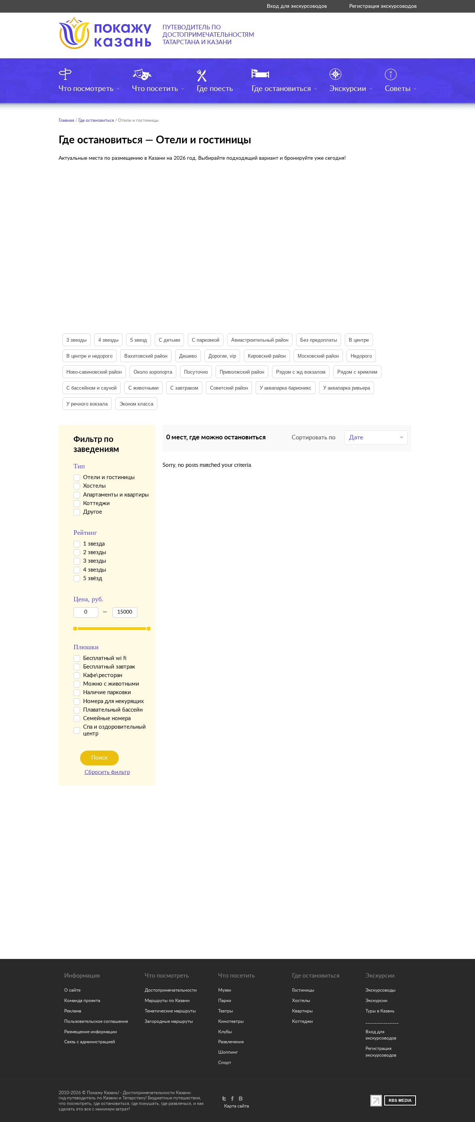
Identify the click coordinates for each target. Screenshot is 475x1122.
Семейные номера (107, 718)
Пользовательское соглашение (96, 1021)
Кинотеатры (231, 1021)
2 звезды (94, 552)
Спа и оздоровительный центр (114, 730)
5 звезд (138, 340)
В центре (359, 340)
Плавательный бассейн (112, 710)
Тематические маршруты (170, 1011)
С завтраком (184, 388)
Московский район (318, 356)
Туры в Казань (380, 1011)
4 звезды (108, 340)
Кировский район (267, 356)
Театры (225, 1011)
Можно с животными (111, 684)
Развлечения (231, 1042)
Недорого (361, 356)
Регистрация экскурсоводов (383, 6)
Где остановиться (281, 88)
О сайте (72, 990)
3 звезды (76, 340)
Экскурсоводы (381, 990)
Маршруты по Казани (167, 1000)
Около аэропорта (153, 372)
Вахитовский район (145, 356)
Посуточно (196, 372)
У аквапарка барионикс (285, 388)
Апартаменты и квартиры (116, 495)
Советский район (229, 388)
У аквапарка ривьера (346, 388)
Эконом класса (136, 404)
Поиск (99, 758)
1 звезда (94, 544)
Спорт (224, 1062)
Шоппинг (228, 1052)
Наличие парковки (107, 692)
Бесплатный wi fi (105, 658)
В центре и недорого (89, 356)
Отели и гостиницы (109, 477)
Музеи (224, 990)
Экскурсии (348, 88)
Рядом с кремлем (357, 372)
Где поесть (215, 88)
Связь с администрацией (89, 1042)
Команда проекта (82, 1000)
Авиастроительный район (259, 340)
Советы (397, 88)
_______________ (382, 1021)
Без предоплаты (318, 340)
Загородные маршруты (169, 1021)
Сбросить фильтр (107, 772)
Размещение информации (90, 1032)
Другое (92, 512)
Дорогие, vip (222, 356)
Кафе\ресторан (102, 675)
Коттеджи (96, 503)
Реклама (72, 1011)
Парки (224, 1000)
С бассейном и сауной (91, 388)
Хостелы (94, 486)
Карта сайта (236, 1106)
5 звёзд (92, 578)
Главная (66, 120)
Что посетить (155, 88)
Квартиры (302, 1011)
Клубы (225, 1032)
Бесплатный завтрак (109, 667)
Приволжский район (242, 372)
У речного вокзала (87, 404)
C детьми (169, 340)
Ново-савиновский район (94, 372)
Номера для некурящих (113, 701)
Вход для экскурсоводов (297, 6)
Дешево (188, 356)
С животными (143, 388)
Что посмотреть (86, 88)
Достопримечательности (171, 990)
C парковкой (205, 340)
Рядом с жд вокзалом (300, 372)
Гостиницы (303, 990)
